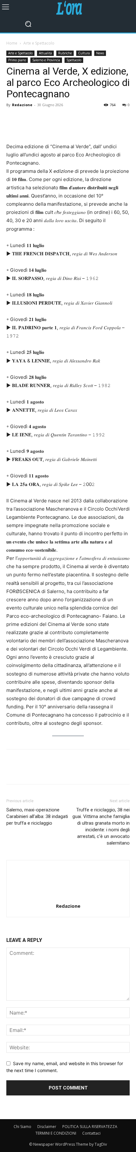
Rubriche (65, 53)
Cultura (84, 53)
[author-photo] (68, 897)
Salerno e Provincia (46, 60)
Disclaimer (46, 1126)
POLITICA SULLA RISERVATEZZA (89, 1126)
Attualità (45, 53)
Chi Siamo (22, 1126)
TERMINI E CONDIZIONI (55, 1133)
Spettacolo (73, 60)
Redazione (22, 104)
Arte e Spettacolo (38, 43)
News (100, 53)
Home (11, 43)
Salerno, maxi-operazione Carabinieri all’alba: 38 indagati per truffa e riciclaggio (37, 816)
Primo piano (17, 60)
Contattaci (91, 1133)
